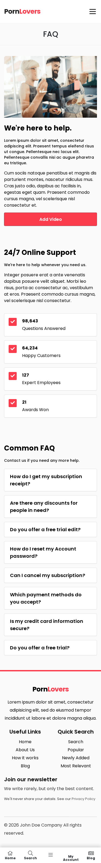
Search (75, 742)
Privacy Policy (83, 799)
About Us (25, 750)
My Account (71, 857)
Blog (25, 766)
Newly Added (75, 758)
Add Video (50, 219)
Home (25, 742)
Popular (76, 750)
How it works (25, 758)
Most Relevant (76, 766)
